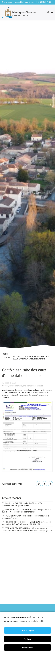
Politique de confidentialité (31, 621)
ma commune (29, 386)
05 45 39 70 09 (45, 2)
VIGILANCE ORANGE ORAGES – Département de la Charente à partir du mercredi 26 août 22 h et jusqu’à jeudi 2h (27, 529)
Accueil (5, 386)
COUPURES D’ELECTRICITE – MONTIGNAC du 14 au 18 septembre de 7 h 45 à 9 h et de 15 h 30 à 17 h (26, 523)
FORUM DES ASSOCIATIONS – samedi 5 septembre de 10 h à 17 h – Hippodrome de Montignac (26, 510)
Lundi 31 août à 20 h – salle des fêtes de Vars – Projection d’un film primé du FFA (23, 504)
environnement (15, 386)
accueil (40, 386)
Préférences (27, 647)
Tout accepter (27, 630)
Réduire (27, 639)
